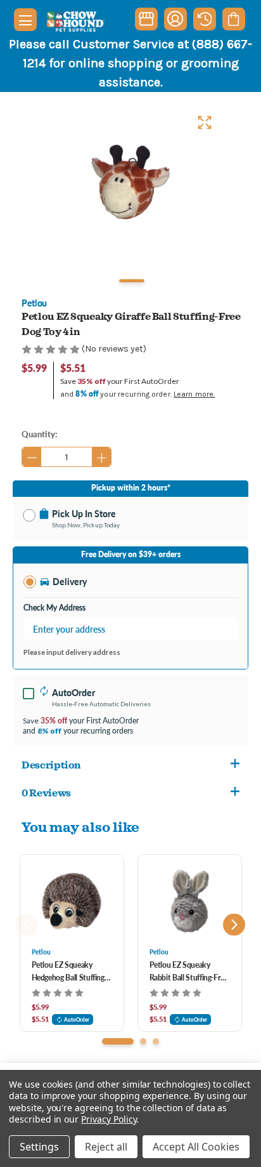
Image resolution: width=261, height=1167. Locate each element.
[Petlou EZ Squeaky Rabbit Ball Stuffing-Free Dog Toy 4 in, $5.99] (189, 901)
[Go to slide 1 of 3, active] (118, 1041)
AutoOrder (76, 1019)
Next (234, 925)
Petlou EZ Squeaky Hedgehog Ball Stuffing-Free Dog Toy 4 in (69, 971)
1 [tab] (131, 280)
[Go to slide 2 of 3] (143, 1041)
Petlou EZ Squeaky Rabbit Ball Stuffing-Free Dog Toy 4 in (189, 971)
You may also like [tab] (80, 826)
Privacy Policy (108, 1119)
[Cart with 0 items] (233, 19)
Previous (27, 925)
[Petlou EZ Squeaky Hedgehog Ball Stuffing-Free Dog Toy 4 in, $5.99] (72, 901)
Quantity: (39, 434)
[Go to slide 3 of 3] (156, 1041)
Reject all (106, 1147)
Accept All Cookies (196, 1147)
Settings (39, 1147)
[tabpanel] (130, 182)
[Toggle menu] (25, 19)
